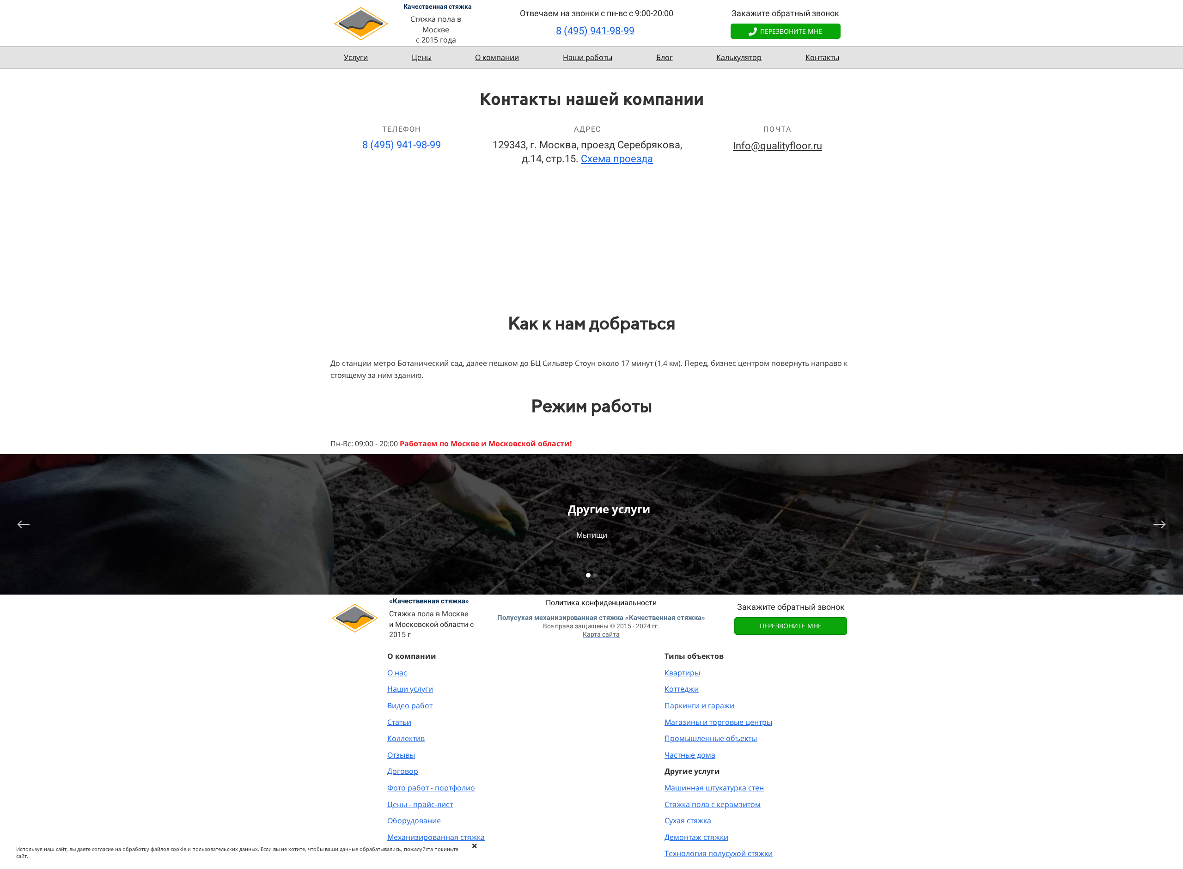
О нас (397, 673)
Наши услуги (410, 689)
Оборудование (414, 820)
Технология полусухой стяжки (719, 853)
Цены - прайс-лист (420, 804)
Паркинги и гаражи (699, 705)
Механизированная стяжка (436, 837)
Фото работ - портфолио (431, 788)
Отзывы (401, 755)
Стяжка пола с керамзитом (713, 804)
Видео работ (410, 705)
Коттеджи (682, 689)
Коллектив (406, 738)
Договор (402, 771)
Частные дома (690, 755)
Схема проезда (617, 158)
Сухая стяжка (688, 820)
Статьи (399, 722)
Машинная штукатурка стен (714, 788)
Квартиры (682, 673)
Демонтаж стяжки (696, 837)
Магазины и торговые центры (718, 722)
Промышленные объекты (711, 738)
